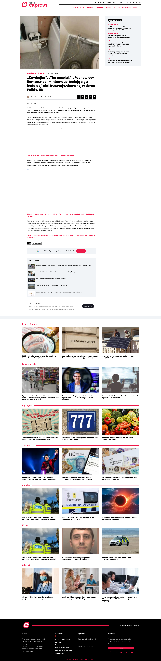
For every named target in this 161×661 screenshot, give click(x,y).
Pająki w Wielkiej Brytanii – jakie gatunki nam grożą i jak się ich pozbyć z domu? (59, 292)
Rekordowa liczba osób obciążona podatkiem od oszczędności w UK (120, 478)
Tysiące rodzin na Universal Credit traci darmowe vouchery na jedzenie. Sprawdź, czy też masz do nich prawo (40, 398)
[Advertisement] (61, 141)
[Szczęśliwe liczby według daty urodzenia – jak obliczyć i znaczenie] (80, 422)
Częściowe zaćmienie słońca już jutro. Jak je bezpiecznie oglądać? (119, 518)
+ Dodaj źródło (81, 251)
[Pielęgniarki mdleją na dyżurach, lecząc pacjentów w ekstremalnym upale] (40, 581)
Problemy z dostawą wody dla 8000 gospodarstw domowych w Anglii (120, 61)
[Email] (90, 97)
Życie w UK (42, 73)
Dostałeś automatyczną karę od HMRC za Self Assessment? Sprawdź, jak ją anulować (80, 357)
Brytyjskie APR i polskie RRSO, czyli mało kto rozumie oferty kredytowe (57, 272)
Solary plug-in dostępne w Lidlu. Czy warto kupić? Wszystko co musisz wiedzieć (118, 357)
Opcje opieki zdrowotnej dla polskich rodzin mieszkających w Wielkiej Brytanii (79, 598)
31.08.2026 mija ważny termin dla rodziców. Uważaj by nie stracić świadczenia (39, 357)
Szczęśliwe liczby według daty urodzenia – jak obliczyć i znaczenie (80, 438)
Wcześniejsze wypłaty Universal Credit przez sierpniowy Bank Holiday (118, 53)
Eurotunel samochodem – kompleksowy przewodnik (52, 285)
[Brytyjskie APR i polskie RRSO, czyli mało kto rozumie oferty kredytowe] (31, 273)
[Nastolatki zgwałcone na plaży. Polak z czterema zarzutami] (120, 541)
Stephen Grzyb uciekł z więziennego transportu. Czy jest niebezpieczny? (76, 558)
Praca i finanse (113, 24)
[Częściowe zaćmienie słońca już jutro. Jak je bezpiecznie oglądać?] (120, 501)
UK (109, 40)
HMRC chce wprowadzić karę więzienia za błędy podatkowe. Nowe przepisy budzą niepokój (120, 28)
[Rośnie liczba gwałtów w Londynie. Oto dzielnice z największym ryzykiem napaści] (40, 501)
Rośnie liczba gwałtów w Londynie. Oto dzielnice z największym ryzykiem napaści (39, 518)
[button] (121, 2)
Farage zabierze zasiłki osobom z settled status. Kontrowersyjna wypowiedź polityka (119, 44)
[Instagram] (130, 2)
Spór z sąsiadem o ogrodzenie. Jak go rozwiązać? (51, 278)
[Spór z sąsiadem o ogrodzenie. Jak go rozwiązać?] (31, 280)
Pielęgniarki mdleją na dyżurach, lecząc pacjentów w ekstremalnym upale (37, 598)
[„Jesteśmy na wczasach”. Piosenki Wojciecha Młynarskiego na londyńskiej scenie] (40, 422)
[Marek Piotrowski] (28, 97)
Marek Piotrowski (36, 97)
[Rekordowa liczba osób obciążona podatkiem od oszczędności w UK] (120, 461)
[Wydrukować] (94, 97)
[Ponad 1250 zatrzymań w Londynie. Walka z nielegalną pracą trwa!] (80, 501)
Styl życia (31, 73)
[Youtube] (139, 2)
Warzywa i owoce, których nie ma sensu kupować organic (117, 438)
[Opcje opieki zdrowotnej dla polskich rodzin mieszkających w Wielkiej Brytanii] (80, 581)
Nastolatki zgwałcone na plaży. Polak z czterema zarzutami (117, 558)
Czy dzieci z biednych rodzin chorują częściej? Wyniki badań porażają (120, 397)
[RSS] (133, 2)
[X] (136, 2)
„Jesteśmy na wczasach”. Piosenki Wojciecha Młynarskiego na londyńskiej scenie (40, 438)
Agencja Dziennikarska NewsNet (86, 659)
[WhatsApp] (86, 97)
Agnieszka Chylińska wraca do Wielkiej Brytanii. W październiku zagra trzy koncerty (39, 478)
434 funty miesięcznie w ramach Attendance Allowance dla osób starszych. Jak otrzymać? (63, 265)
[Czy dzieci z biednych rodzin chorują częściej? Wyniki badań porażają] (120, 380)
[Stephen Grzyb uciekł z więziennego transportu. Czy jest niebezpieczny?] (80, 541)
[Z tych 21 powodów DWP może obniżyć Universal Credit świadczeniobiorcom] (80, 461)
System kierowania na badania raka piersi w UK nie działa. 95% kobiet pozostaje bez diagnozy (119, 599)
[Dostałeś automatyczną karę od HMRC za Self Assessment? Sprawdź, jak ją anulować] (80, 340)
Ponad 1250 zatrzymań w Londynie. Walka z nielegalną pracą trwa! (79, 518)
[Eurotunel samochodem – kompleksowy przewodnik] (31, 286)
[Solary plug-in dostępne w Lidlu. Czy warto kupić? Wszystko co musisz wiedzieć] (120, 340)
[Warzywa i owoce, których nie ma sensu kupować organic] (120, 422)
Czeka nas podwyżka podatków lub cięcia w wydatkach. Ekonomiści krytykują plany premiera (79, 398)
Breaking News (37, 243)
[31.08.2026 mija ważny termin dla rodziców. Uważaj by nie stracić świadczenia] (40, 340)
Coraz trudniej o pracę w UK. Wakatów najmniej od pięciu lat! (119, 36)
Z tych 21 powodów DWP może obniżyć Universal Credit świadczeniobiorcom (77, 478)
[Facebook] (127, 2)
